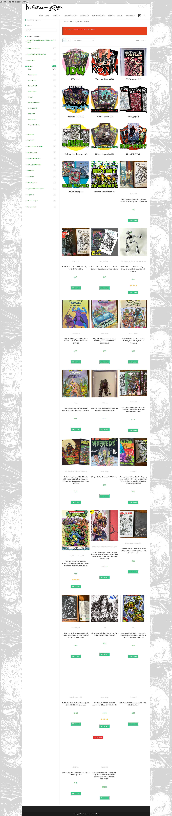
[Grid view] (64, 40)
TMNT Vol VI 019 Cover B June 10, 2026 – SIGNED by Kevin (75, 774)
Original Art (30, 195)
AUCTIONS (30, 134)
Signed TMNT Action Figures (35, 189)
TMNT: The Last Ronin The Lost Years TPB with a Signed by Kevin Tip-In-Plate (133, 200)
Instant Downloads (34, 125)
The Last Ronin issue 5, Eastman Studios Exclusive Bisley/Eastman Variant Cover (104, 268)
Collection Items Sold (33, 48)
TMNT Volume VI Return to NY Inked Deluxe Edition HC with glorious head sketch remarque (133, 551)
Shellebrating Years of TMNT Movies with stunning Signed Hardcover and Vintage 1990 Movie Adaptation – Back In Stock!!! (76, 480)
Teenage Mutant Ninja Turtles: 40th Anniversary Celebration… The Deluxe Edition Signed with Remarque (133, 635)
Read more (104, 798)
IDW (135, 194)
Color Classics (32, 91)
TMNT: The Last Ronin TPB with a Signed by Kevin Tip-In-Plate (75, 268)
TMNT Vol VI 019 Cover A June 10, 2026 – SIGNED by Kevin (133, 704)
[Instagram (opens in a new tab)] (145, 6)
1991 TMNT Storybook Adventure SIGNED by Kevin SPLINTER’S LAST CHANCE (75, 341)
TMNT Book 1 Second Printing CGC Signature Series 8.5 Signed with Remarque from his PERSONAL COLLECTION (104, 776)
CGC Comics (104, 403)
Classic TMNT (31, 60)
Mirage (128, 261)
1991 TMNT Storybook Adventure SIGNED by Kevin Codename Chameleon (75, 409)
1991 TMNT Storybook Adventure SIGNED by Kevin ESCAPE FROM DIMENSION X (104, 341)
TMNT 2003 (30, 140)
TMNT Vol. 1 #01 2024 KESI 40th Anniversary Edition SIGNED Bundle (104, 704)
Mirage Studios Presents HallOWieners (104, 477)
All (146, 40)
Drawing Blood (31, 207)
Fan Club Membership (34, 164)
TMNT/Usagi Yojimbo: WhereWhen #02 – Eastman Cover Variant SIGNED (104, 634)
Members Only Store (33, 201)
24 (143, 40)
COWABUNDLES (32, 183)
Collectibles (123, 261)
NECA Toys (30, 176)
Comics (132, 194)
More (131, 261)
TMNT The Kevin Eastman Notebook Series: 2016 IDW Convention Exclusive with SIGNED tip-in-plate (76, 635)
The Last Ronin (106, 261)
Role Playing (31, 119)
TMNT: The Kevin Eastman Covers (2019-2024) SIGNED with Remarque (75, 704)
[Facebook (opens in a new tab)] (140, 6)
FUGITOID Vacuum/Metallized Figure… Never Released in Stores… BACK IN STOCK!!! (133, 269)
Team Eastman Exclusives (140, 261)
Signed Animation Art (33, 158)
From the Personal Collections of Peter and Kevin (40, 41)
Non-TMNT (31, 114)
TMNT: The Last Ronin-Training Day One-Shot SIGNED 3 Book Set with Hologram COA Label (133, 409)
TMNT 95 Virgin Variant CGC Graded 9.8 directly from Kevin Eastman (104, 409)
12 (140, 40)
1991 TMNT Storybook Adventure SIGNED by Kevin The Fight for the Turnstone (133, 341)
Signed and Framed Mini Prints (36, 54)
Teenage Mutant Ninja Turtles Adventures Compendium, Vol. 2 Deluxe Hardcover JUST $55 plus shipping (75, 563)
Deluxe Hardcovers (75, 471)
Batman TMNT (32, 86)
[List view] (68, 40)
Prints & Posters (32, 152)
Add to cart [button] (133, 220)
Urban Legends (32, 108)
